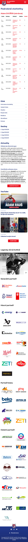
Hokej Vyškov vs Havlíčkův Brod (15, 83)
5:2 (20, 25)
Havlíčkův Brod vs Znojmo (15, 39)
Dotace (3, 121)
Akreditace (4, 118)
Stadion (3, 110)
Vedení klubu (4, 107)
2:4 (20, 63)
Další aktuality (14, 185)
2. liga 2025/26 (5, 129)
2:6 (20, 69)
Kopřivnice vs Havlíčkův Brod (15, 27)
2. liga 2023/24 (5, 135)
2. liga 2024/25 (5, 132)
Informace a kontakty (7, 104)
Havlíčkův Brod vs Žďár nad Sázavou (15, 77)
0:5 (20, 32)
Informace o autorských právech (11, 538)
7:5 (20, 44)
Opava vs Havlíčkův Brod (15, 64)
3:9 (20, 57)
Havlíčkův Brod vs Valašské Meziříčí (15, 45)
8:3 (20, 20)
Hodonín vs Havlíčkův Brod (15, 33)
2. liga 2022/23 (5, 138)
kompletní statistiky (19, 96)
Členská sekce (15, 533)
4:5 (20, 88)
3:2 (20, 38)
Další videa (13, 240)
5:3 (20, 75)
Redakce (3, 115)
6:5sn (20, 50)
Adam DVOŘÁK (7, 13)
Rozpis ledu (4, 112)
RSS (20, 538)
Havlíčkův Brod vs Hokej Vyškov (15, 52)
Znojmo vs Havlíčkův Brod (15, 21)
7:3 (20, 82)
